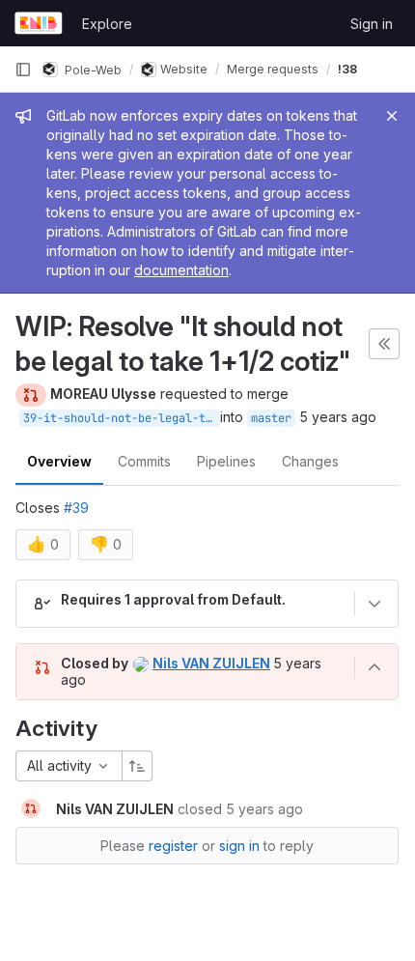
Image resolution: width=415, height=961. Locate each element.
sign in (239, 845)
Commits (144, 461)
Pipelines (226, 461)
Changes (310, 461)
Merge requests (272, 69)
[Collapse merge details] (374, 667)
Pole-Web (92, 69)
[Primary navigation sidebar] (23, 69)
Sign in (371, 23)
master (271, 418)
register (173, 845)
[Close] (391, 115)
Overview (59, 461)
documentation (181, 270)
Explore (107, 23)
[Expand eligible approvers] (374, 603)
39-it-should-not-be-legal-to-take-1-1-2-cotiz (121, 418)
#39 (76, 507)
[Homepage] (39, 23)
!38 (347, 69)
